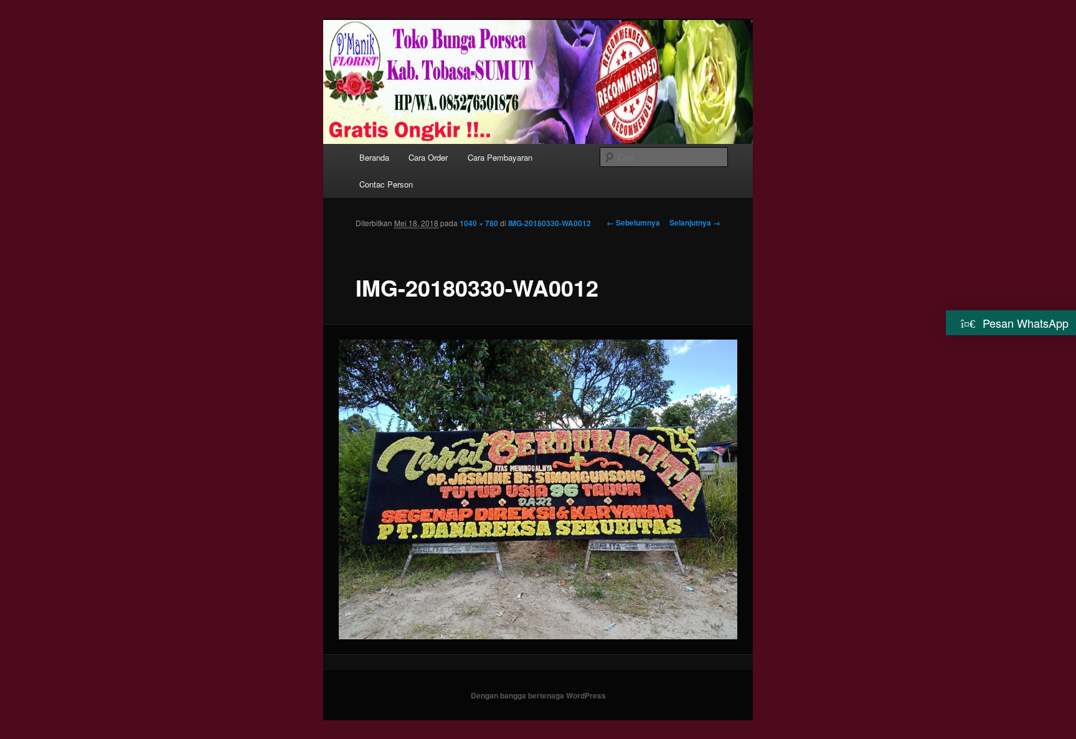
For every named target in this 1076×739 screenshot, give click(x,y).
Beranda (374, 157)
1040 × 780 (479, 223)
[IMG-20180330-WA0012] (538, 489)
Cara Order (428, 157)
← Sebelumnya (633, 222)
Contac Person (386, 184)
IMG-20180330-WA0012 (549, 223)
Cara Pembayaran (500, 157)
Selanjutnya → (694, 222)
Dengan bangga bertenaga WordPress (538, 695)
